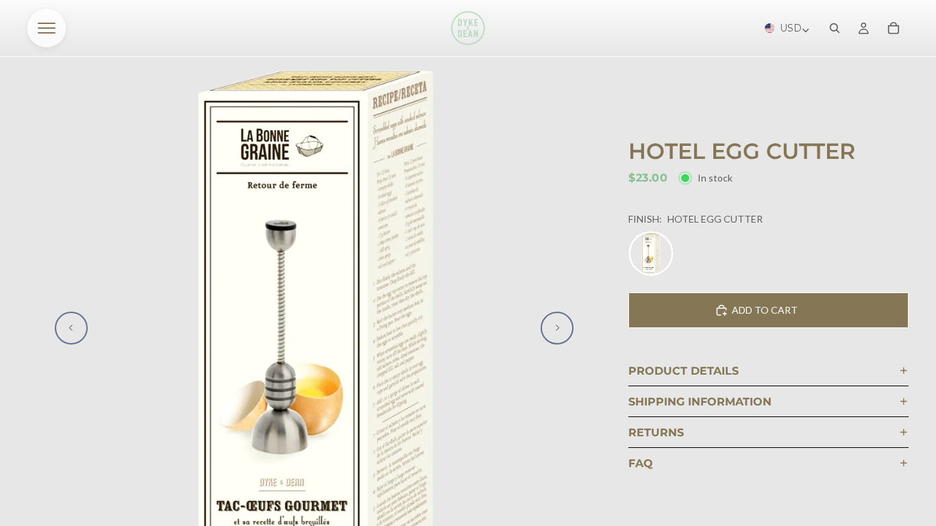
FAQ (640, 463)
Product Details (683, 370)
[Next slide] (557, 328)
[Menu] (46, 28)
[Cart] (893, 28)
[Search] (835, 28)
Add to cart (765, 310)
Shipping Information (700, 401)
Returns (656, 432)
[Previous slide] (71, 328)
